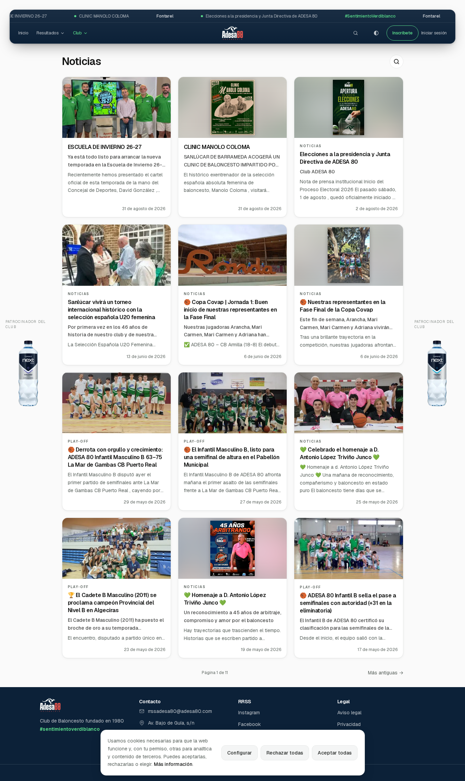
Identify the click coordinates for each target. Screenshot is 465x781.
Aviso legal (349, 712)
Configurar (239, 753)
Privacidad (349, 724)
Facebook (249, 724)
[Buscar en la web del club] (355, 33)
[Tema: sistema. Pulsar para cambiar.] (376, 33)
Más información (173, 764)
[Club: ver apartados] (85, 33)
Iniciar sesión (434, 33)
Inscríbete (402, 33)
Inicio (23, 33)
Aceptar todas (335, 753)
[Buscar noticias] (396, 61)
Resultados (47, 33)
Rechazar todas (284, 753)
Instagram (249, 712)
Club (77, 33)
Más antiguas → (385, 673)
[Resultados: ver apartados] (62, 33)
